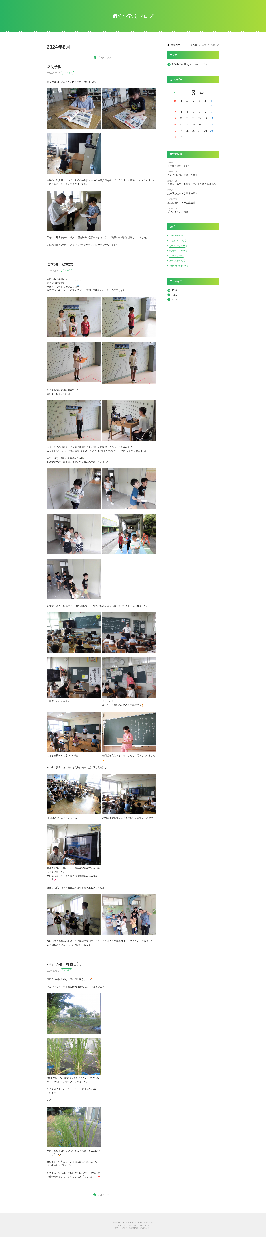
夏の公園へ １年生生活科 (181, 202)
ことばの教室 (176, 241)
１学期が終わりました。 (180, 166)
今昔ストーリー (177, 246)
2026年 (175, 290)
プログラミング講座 (177, 211)
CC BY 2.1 (145, 1225)
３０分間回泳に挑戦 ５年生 (182, 175)
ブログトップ (104, 57)
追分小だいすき (177, 266)
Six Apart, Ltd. (134, 1225)
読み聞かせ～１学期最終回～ (182, 193)
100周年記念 (176, 235)
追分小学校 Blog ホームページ (188, 64)
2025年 (175, 295)
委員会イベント (177, 251)
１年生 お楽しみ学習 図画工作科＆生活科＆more (193, 184)
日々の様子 (67, 73)
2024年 (175, 299)
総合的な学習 (176, 261)
